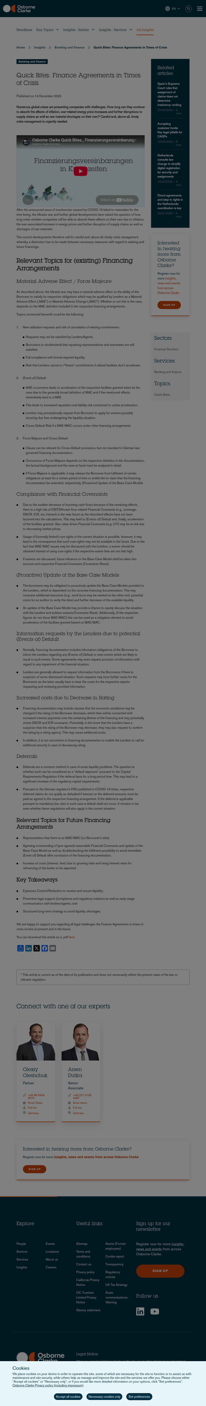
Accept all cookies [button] (68, 1397)
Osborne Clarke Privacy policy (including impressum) (47, 1385)
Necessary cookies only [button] (104, 1397)
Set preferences (139, 1397)
